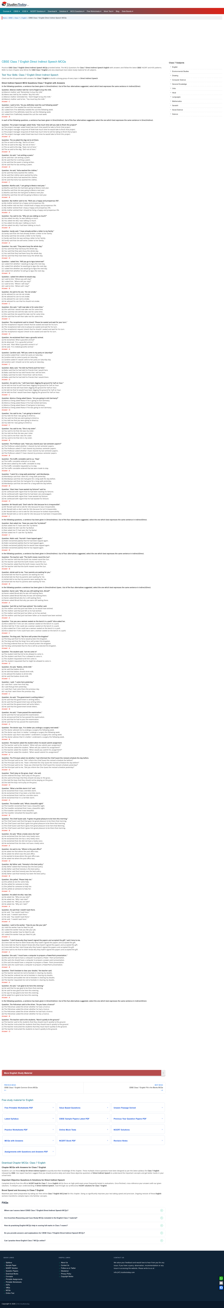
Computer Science (179, 80)
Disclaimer (65, 1271)
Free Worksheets (93, 11)
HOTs (8, 1285)
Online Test (10, 1293)
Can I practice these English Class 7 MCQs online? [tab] (25, 1241)
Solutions (62, 11)
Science (175, 114)
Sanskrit (175, 105)
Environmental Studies (180, 71)
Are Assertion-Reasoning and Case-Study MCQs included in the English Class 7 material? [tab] (40, 1218)
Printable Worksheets (14, 1282)
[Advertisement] (72, 39)
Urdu (174, 88)
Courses (6, 11)
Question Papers (12, 1271)
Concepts (9, 1276)
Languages (176, 97)
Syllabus (9, 1262)
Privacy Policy (66, 1273)
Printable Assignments (14, 1279)
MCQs (8, 1290)
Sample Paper (11, 1265)
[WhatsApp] (221, 1278)
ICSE (24, 11)
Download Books (12, 1273)
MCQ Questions (76, 11)
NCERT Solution (12, 1268)
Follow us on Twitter (68, 1268)
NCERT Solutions (37, 11)
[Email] (221, 1283)
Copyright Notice (67, 1276)
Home (5, 18)
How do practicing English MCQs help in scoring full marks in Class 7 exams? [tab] (36, 1225)
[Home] (15, 4)
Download (51, 11)
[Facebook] (221, 1287)
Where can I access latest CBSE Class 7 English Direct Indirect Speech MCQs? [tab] (36, 1210)
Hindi (174, 92)
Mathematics (177, 101)
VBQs (8, 1287)
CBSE (16, 11)
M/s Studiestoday (23, 1304)
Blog (117, 11)
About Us (64, 1262)
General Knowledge (179, 84)
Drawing (175, 75)
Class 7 (17, 18)
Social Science (177, 110)
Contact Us (65, 1265)
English (24, 18)
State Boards (127, 11)
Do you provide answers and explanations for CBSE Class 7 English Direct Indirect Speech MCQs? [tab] (44, 1233)
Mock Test (108, 11)
